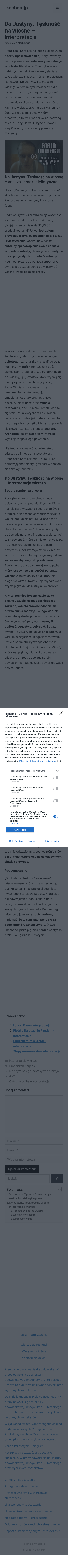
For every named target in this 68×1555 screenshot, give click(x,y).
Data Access (34, 841)
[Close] (62, 714)
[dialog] (34, 777)
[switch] (55, 777)
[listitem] (34, 770)
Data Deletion (16, 841)
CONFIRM (20, 830)
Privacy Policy (52, 841)
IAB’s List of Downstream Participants (37, 761)
